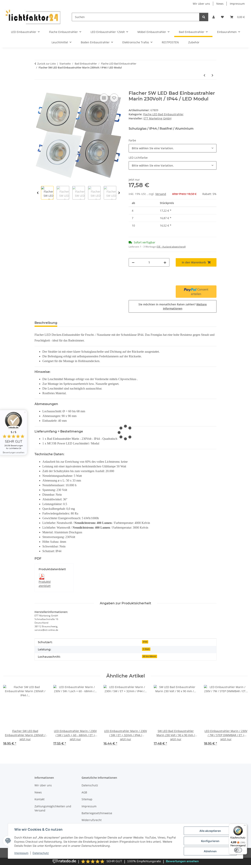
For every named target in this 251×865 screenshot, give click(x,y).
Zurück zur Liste (46, 63)
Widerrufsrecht (92, 820)
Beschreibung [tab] (46, 323)
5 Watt (146, 649)
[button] (213, 17)
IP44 (145, 641)
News (220, 3)
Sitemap (87, 799)
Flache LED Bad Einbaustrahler (163, 114)
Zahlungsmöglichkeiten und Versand (53, 808)
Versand (160, 194)
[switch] (238, 850)
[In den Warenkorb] (38, 88)
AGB (84, 792)
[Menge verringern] (133, 262)
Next (119, 193)
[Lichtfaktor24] (32, 17)
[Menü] (244, 826)
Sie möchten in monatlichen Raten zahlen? (172, 306)
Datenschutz (41, 853)
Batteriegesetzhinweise (97, 813)
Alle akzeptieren (210, 830)
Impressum (21, 853)
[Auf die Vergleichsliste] (104, 98)
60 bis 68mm (149, 656)
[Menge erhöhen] (165, 262)
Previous (38, 193)
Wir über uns (201, 3)
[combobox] (172, 148)
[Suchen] (203, 17)
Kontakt (40, 799)
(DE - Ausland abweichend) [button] (171, 246)
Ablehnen (210, 851)
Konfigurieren (210, 841)
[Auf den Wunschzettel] (114, 98)
